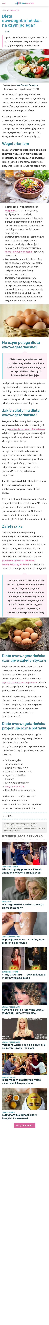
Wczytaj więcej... (24, 1125)
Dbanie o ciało (8, 1112)
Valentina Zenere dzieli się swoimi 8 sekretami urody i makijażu (23, 1046)
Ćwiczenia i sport (10, 867)
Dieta (4, 10)
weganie (10, 210)
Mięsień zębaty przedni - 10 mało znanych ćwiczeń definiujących (22, 871)
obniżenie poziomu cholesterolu (27, 429)
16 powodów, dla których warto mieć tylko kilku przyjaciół (21, 1081)
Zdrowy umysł (8, 1077)
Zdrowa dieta (13, 10)
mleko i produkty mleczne (18, 251)
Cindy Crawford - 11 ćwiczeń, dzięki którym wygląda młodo (23, 976)
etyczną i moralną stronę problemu (20, 682)
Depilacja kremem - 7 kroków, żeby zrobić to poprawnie (23, 941)
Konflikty (6, 902)
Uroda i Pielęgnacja (11, 937)
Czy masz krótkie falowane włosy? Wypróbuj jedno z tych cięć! (23, 1011)
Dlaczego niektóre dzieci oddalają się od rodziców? (23, 906)
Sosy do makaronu (14, 786)
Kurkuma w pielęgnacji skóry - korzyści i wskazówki (20, 1116)
